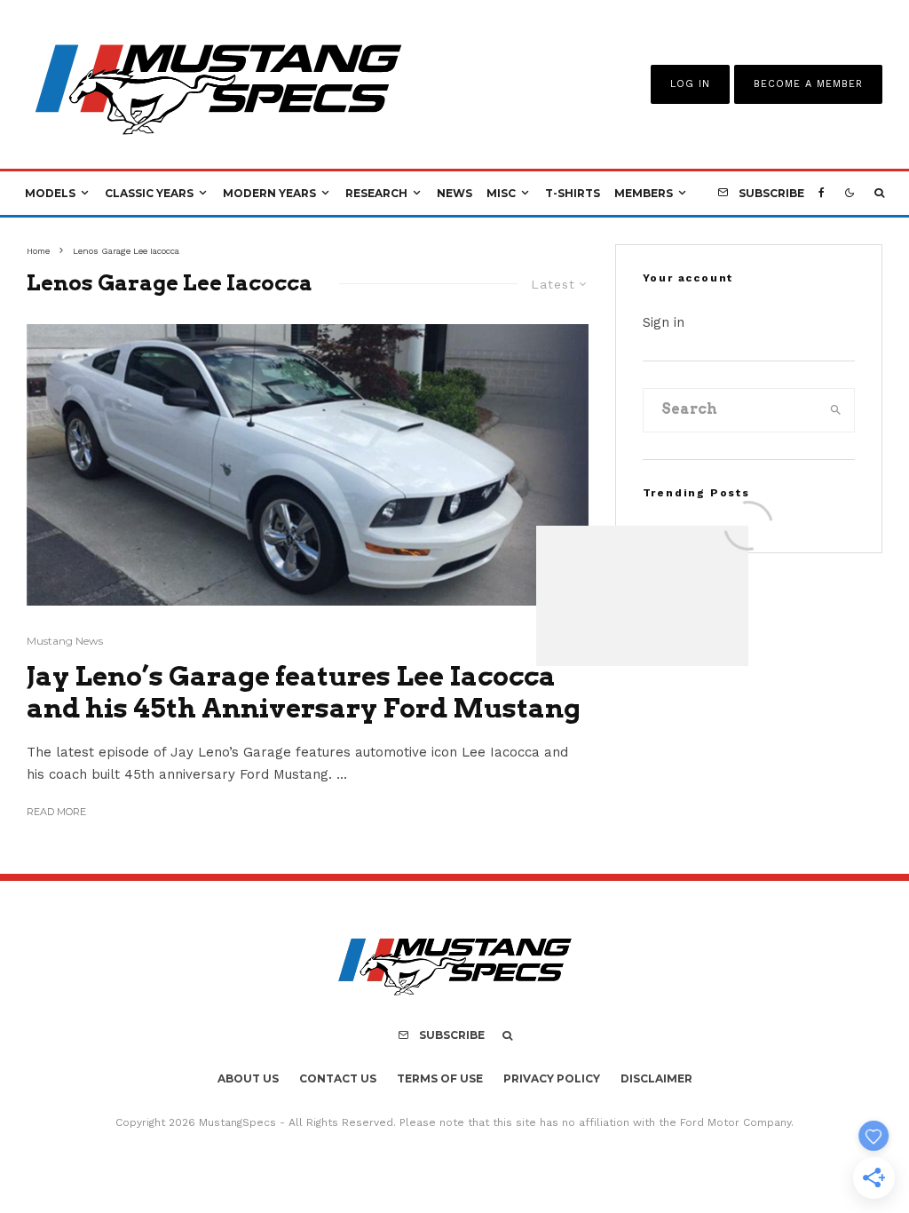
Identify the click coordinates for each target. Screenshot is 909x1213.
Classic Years (149, 193)
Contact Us (337, 1078)
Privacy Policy (551, 1078)
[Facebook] (821, 193)
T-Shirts (572, 193)
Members (643, 193)
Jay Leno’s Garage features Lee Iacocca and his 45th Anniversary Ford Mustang (304, 692)
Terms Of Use (440, 1078)
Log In (690, 84)
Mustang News (65, 640)
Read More (56, 811)
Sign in (663, 322)
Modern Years (269, 193)
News (454, 193)
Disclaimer (656, 1078)
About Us (248, 1078)
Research (376, 193)
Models (50, 193)
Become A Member (808, 84)
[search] (836, 410)
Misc (501, 193)
